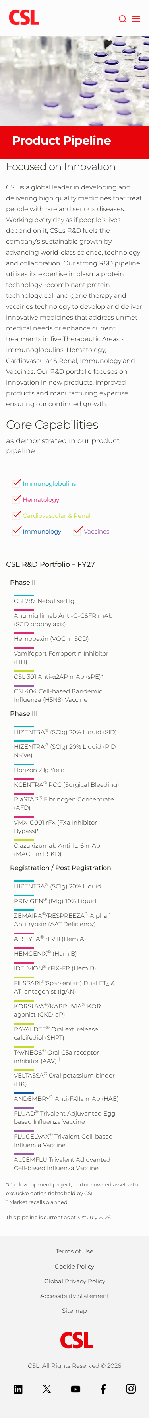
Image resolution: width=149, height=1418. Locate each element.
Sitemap (74, 1310)
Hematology (41, 499)
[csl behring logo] (74, 1339)
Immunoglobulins (49, 483)
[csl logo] (24, 18)
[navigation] (136, 18)
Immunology (42, 531)
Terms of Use (74, 1251)
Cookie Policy (74, 1266)
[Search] (122, 18)
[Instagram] (131, 1388)
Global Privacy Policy (74, 1281)
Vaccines (96, 531)
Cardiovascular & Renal (57, 515)
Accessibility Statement (74, 1296)
